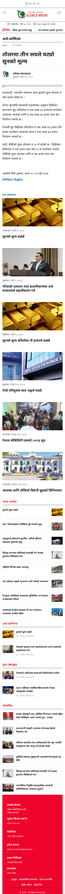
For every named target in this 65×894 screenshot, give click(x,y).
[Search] (4, 13)
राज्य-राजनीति (45, 879)
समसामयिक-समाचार (28, 879)
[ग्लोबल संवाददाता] (6, 74)
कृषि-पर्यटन (26, 884)
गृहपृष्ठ (4, 45)
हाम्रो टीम (38, 884)
